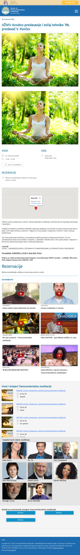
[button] (36, 208)
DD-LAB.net (12, 550)
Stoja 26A (48, 156)
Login (3, 539)
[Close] (39, 198)
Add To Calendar (14, 165)
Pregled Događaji (36, 203)
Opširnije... (21, 513)
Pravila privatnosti (58, 548)
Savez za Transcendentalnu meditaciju (17, 9)
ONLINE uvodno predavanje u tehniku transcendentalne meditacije (41, 390)
